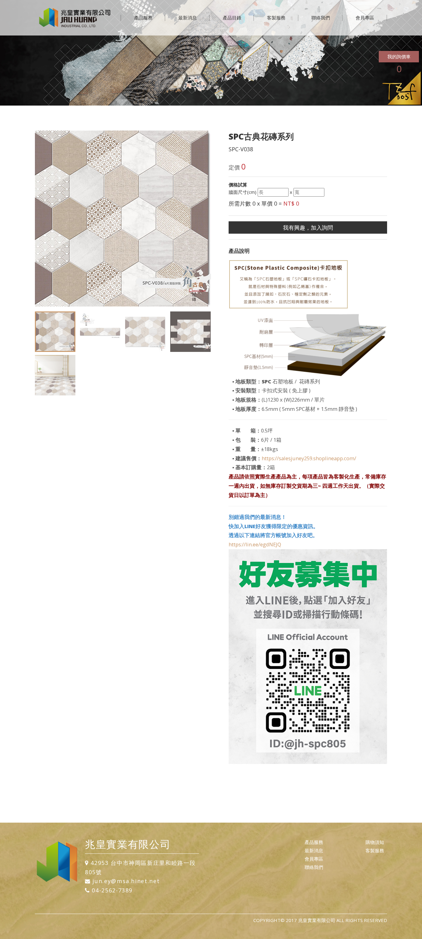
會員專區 (365, 18)
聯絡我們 (320, 18)
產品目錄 (232, 18)
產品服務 (143, 18)
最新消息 (187, 18)
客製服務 (276, 18)
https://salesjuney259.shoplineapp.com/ (309, 458)
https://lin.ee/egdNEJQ (255, 544)
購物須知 (374, 842)
